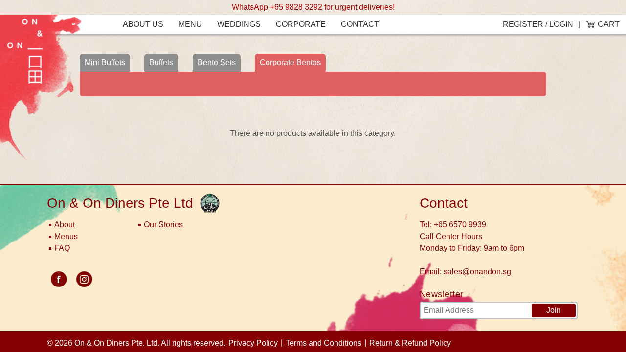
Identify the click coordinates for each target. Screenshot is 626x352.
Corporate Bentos (290, 62)
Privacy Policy (253, 343)
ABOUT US (143, 24)
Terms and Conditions (323, 343)
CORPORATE (301, 24)
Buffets (161, 62)
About (64, 224)
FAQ (62, 248)
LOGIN (561, 24)
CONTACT (360, 24)
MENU (190, 24)
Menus (66, 236)
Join (553, 310)
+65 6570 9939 (460, 224)
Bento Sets (217, 62)
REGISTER (523, 24)
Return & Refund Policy (410, 343)
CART (609, 24)
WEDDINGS (239, 24)
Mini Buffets (105, 62)
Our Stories (163, 224)
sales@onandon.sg (477, 271)
